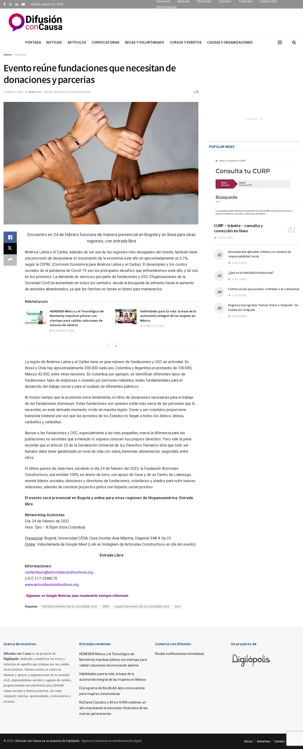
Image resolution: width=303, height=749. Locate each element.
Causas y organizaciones (230, 42)
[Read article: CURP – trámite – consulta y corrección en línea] (256, 188)
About (248, 741)
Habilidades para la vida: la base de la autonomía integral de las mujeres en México (168, 316)
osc (178, 606)
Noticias (54, 42)
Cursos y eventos (186, 42)
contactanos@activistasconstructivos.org (59, 572)
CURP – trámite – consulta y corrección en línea (238, 228)
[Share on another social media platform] (10, 260)
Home (7, 54)
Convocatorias (106, 42)
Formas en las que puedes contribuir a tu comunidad (263, 289)
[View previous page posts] (107, 346)
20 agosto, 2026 (63, 330)
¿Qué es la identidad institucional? (251, 272)
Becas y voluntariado (144, 42)
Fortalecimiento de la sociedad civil (69, 606)
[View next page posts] (116, 346)
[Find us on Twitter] (10, 4)
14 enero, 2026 (13, 92)
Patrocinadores (166, 7)
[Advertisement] (183, 22)
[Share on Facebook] (10, 237)
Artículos (76, 42)
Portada (33, 42)
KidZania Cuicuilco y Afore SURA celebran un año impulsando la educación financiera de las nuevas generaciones (113, 708)
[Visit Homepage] (35, 23)
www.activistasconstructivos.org (52, 584)
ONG (105, 606)
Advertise (263, 741)
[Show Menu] (280, 42)
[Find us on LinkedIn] (16, 4)
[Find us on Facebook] (4, 4)
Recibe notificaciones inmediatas (179, 654)
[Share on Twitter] (10, 248)
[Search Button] (294, 42)
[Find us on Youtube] (23, 4)
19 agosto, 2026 (153, 326)
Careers (279, 741)
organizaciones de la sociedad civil (142, 606)
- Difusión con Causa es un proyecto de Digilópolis (47, 741)
